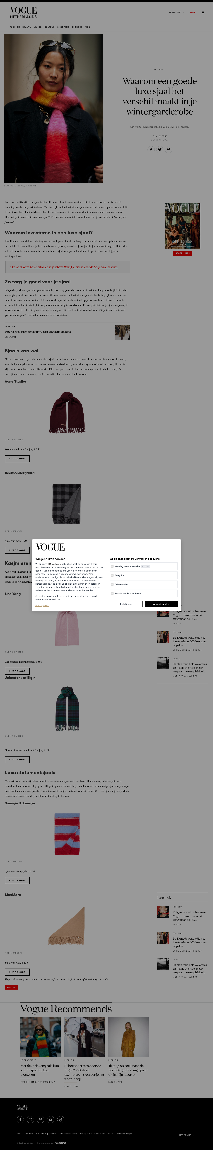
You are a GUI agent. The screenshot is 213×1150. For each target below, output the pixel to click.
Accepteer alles (161, 604)
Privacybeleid (42, 605)
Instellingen (126, 604)
